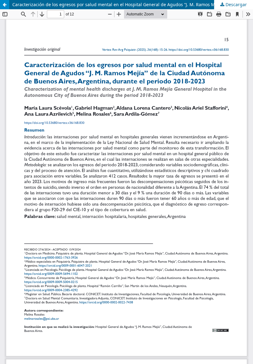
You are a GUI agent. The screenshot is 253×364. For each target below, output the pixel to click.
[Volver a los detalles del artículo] (4, 4)
